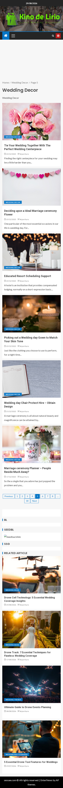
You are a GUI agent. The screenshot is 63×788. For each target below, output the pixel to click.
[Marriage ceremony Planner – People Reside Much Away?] (31, 444)
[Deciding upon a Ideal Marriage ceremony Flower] (31, 187)
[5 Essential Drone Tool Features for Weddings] (31, 739)
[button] (13, 36)
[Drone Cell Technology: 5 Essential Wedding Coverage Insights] (31, 574)
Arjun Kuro (24, 154)
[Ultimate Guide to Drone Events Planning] (31, 684)
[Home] (5, 35)
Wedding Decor (13, 137)
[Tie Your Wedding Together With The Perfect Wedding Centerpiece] (31, 121)
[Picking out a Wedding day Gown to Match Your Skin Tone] (31, 313)
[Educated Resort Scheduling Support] (31, 252)
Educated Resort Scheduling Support (27, 276)
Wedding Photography (17, 754)
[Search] (53, 36)
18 (27, 501)
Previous (8, 496)
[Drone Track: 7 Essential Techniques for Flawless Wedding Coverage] (31, 629)
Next (34, 501)
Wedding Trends (13, 700)
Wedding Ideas (12, 590)
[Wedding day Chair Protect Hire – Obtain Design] (31, 379)
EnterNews (46, 780)
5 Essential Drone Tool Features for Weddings (31, 762)
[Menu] (13, 36)
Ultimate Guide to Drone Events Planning (27, 707)
